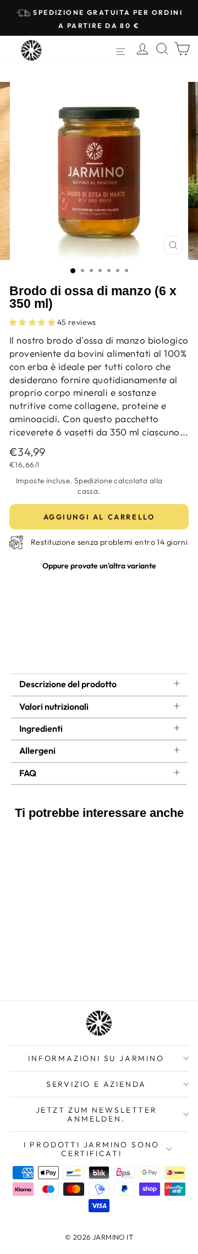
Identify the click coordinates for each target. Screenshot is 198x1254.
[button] (33, 322)
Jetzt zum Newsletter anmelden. (96, 1114)
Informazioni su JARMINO (96, 1058)
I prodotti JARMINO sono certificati (92, 1149)
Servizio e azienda (96, 1084)
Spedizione (93, 480)
